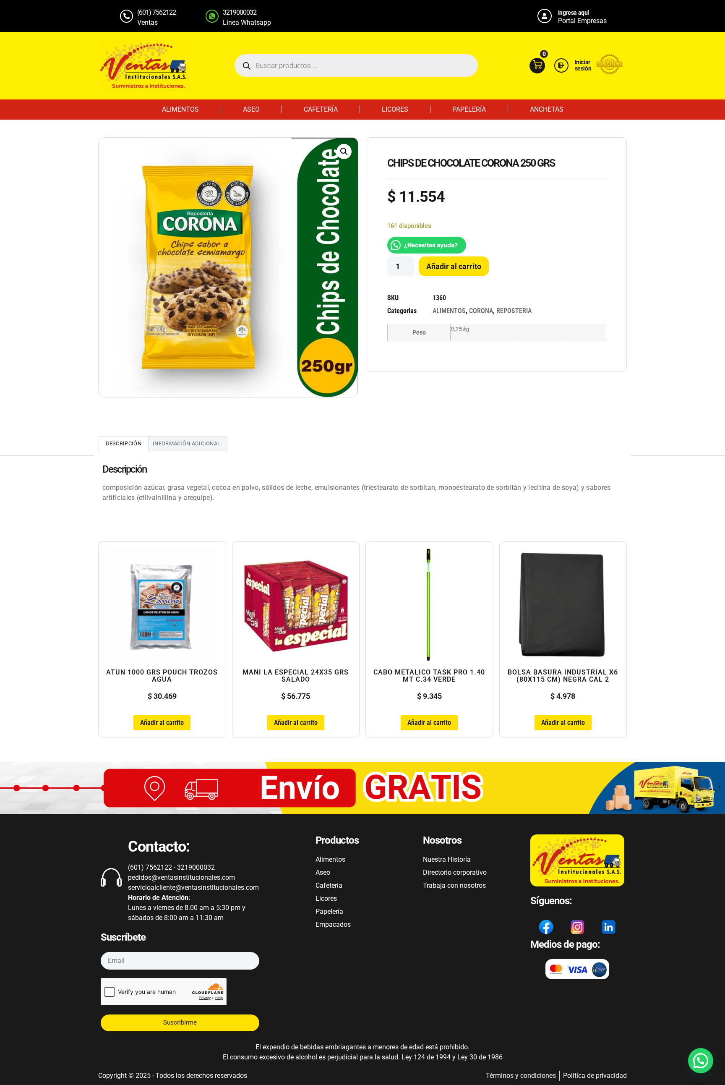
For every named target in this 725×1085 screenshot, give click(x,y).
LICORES (395, 109)
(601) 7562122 (156, 12)
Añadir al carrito (453, 266)
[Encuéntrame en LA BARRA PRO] (610, 72)
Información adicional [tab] (186, 443)
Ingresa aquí (573, 12)
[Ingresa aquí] (544, 16)
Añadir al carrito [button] (162, 723)
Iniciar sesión (583, 65)
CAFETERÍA (321, 109)
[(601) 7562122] (126, 16)
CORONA (481, 311)
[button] (344, 151)
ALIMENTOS (180, 109)
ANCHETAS (546, 109)
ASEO (251, 109)
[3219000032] (212, 16)
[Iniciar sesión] (561, 65)
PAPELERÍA (469, 109)
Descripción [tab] (123, 443)
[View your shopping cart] (537, 65)
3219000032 (239, 12)
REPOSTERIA (514, 311)
